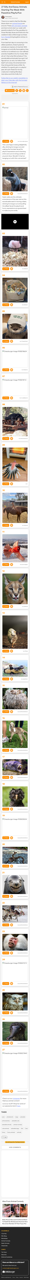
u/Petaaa (26, 651)
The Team (4, 1252)
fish (22, 1128)
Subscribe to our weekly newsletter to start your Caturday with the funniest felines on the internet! (14, 80)
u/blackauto (25, 304)
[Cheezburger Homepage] (15, 1272)
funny (3, 1132)
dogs (16, 1117)
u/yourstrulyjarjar (24, 564)
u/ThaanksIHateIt (24, 341)
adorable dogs (15, 1128)
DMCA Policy (26, 1277)
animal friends (17, 23)
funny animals (11, 1132)
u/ (27, 483)
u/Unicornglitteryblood (23, 141)
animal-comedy (18, 1124)
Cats (26, 1128)
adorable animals (6, 1124)
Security (21, 1277)
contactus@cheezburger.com (10, 1268)
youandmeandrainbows (23, 193)
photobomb (10, 1117)
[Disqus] (15, 1174)
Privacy (17, 1277)
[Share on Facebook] (16, 90)
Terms (13, 1277)
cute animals (5, 1128)
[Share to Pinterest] (23, 90)
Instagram (16, 1098)
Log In (27, 2)
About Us (3, 1254)
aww (3, 1117)
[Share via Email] (27, 90)
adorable (22, 1117)
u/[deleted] (25, 268)
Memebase (4, 1238)
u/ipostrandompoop (24, 438)
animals (19, 1132)
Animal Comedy (15, 2)
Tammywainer (8, 16)
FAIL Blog (4, 1236)
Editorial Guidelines (6, 1257)
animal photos (6, 1120)
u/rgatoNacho (25, 679)
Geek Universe (5, 1243)
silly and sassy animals (19, 26)
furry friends (5, 37)
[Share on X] (20, 90)
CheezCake (4, 1245)
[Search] (5, 2)
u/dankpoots (25, 369)
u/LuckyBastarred (24, 397)
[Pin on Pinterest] (11, 141)
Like (5, 1137)
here (18, 1106)
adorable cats (15, 1120)
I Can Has (3, 1233)
